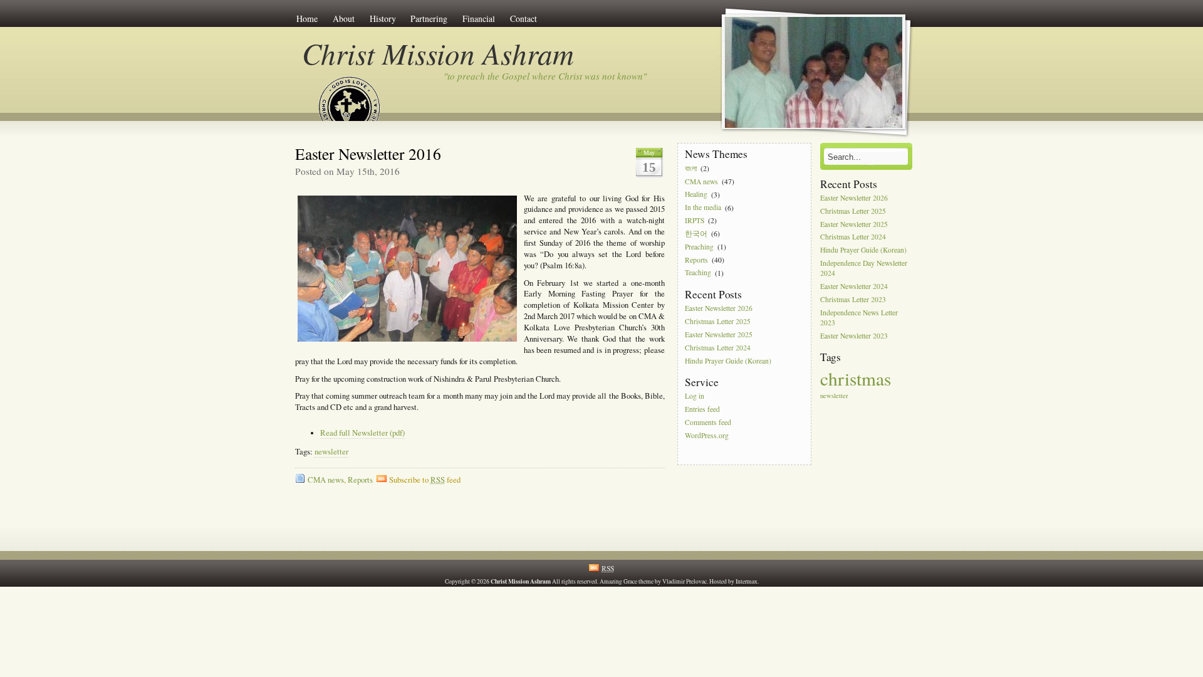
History (383, 18)
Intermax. (747, 581)
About (344, 18)
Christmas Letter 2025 (718, 321)
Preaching (699, 246)
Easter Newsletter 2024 (854, 286)
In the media (703, 208)
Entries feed (702, 409)
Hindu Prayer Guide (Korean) (728, 360)
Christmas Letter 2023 (853, 299)
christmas (855, 378)
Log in (694, 396)
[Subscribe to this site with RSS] (349, 93)
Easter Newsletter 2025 (719, 334)
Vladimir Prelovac (684, 581)
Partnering (428, 18)
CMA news (326, 480)
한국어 (696, 233)
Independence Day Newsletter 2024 (863, 268)
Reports (360, 480)
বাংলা (691, 168)
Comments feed (708, 422)
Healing (696, 194)
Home (307, 18)
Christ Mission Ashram (438, 53)
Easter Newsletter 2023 (854, 335)
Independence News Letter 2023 (859, 317)
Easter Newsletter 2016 (368, 153)
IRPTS (694, 220)
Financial (478, 18)
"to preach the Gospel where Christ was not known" (545, 76)
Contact (523, 18)
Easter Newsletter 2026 (719, 308)
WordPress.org (707, 435)
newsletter (331, 451)
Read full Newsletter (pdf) (362, 433)
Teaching (698, 273)
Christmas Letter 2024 (718, 347)
